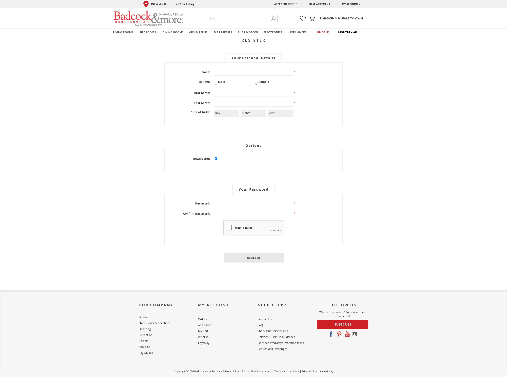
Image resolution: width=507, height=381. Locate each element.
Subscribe (343, 324)
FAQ (260, 325)
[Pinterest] (339, 334)
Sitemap (144, 317)
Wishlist (203, 337)
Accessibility (326, 371)
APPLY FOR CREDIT (285, 4)
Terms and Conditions (286, 371)
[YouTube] (347, 334)
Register (253, 258)
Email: (205, 72)
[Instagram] (355, 334)
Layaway (203, 343)
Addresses (204, 325)
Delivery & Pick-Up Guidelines (276, 337)
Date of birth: (200, 112)
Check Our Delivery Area (273, 331)
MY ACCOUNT (350, 4)
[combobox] (239, 18)
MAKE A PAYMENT (319, 4)
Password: (202, 203)
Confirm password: (196, 213)
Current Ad (145, 335)
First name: (202, 93)
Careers (144, 341)
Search (273, 18)
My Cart (203, 331)
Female (264, 82)
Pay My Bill (146, 353)
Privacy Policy (309, 371)
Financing (145, 329)
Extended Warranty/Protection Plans (280, 343)
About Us (145, 347)
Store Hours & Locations (155, 323)
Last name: (202, 103)
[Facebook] (331, 334)
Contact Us (264, 319)
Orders (202, 319)
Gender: (204, 81)
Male (221, 82)
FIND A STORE (158, 4)
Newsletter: (201, 158)
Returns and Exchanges (272, 349)
